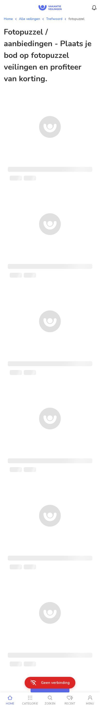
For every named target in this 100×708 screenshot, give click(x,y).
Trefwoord (54, 19)
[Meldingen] (94, 8)
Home (8, 19)
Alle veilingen (29, 19)
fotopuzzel (76, 19)
